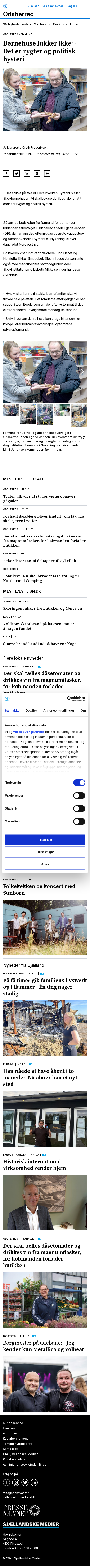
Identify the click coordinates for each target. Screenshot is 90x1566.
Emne (74, 24)
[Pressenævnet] (21, 1507)
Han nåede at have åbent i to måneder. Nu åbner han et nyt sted (40, 1077)
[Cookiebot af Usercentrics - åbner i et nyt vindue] (67, 699)
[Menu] (85, 6)
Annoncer (10, 1433)
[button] (82, 371)
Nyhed (33, 973)
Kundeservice (13, 1423)
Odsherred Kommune (17, 34)
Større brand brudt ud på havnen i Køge (40, 643)
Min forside (42, 24)
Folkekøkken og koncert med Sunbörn (39, 889)
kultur (25, 489)
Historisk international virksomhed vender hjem (34, 1165)
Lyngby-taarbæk (14, 1154)
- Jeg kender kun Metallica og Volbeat (43, 1346)
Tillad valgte (45, 852)
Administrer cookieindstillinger (25, 1464)
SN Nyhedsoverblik (17, 24)
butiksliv (27, 529)
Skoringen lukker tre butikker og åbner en (42, 608)
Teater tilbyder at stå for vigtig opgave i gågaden (39, 498)
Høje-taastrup (13, 973)
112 (14, 636)
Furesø (8, 1064)
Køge (6, 616)
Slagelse (9, 601)
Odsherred (10, 489)
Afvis (45, 864)
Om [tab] (83, 710)
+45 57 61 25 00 (26, 1548)
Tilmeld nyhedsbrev (17, 1444)
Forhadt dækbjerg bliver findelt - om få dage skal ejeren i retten (43, 518)
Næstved (9, 1336)
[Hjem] (5, 6)
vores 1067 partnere (28, 732)
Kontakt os (10, 1449)
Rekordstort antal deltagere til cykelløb (39, 560)
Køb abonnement (53, 6)
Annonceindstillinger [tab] (58, 710)
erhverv (24, 601)
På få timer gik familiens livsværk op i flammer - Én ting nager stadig (45, 987)
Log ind (72, 6)
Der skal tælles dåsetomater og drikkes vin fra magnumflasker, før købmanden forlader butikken (44, 540)
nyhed (25, 509)
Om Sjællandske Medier (20, 1454)
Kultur (26, 879)
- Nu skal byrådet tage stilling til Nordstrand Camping (41, 578)
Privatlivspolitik (14, 1459)
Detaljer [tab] (31, 710)
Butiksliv (28, 666)
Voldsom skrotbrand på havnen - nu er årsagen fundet (39, 626)
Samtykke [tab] (12, 710)
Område (58, 24)
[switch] (79, 795)
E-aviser (33, 6)
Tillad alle (45, 839)
